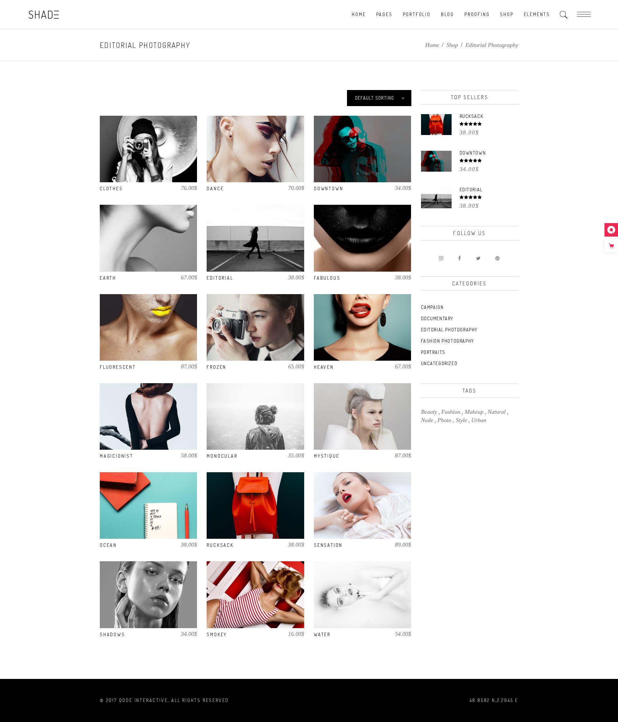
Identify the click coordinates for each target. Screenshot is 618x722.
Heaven (324, 367)
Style (461, 420)
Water (322, 634)
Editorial (220, 278)
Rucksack (220, 545)
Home (432, 45)
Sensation (328, 545)
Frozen (216, 367)
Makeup (474, 412)
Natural (497, 412)
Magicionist (116, 456)
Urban (478, 420)
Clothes (111, 188)
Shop (452, 45)
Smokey (217, 634)
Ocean (108, 545)
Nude (427, 420)
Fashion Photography (447, 341)
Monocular (222, 456)
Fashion (450, 412)
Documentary (437, 318)
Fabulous (327, 278)
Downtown (328, 188)
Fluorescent (118, 367)
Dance (215, 188)
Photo (444, 420)
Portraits (433, 352)
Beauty (429, 412)
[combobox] (379, 98)
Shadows (112, 634)
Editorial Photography (449, 329)
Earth (108, 278)
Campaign (432, 307)
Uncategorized (439, 363)
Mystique (326, 456)
